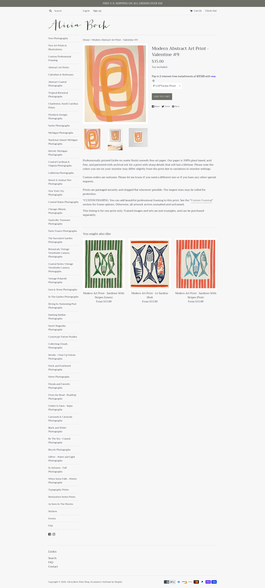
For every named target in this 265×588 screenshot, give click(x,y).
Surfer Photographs (59, 126)
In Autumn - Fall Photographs (57, 470)
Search (52, 558)
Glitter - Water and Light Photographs (61, 459)
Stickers (52, 511)
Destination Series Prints (61, 497)
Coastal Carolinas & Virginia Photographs (60, 164)
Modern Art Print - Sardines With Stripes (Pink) (195, 295)
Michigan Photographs (60, 133)
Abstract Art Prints (58, 68)
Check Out (211, 11)
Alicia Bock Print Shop (78, 582)
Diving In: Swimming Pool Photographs (62, 306)
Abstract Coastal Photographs (57, 84)
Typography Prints (58, 490)
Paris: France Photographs (62, 231)
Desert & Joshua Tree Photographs (59, 182)
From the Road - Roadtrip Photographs (62, 397)
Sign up (97, 11)
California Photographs (61, 173)
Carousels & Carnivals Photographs (60, 419)
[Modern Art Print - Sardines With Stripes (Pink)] (196, 264)
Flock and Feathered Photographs (59, 368)
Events (52, 519)
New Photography (58, 38)
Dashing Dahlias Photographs (57, 317)
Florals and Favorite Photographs (59, 386)
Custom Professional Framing (59, 58)
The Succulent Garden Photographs (60, 240)
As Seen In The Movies (60, 504)
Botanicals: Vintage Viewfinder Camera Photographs (58, 253)
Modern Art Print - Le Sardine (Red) (149, 295)
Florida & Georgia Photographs (57, 117)
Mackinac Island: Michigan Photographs (63, 142)
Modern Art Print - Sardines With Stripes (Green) (103, 295)
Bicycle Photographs (59, 450)
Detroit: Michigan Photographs (57, 153)
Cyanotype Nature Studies (62, 337)
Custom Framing (201, 200)
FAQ (50, 526)
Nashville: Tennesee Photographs (59, 222)
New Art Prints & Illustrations (57, 47)
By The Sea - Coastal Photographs (59, 440)
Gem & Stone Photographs (62, 290)
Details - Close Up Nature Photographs (62, 357)
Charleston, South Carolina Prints (63, 105)
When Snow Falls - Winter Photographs (62, 481)
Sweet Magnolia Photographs (57, 328)
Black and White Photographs (57, 430)
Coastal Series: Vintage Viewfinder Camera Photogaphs (60, 267)
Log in (86, 11)
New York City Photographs (56, 193)
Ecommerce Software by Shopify (106, 582)
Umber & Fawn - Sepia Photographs (60, 408)
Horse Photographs (58, 377)
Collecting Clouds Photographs (57, 346)
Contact (53, 566)
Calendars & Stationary (61, 75)
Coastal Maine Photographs (63, 202)
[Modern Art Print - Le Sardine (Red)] (150, 264)
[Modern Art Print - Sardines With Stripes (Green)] (104, 264)
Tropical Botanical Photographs (58, 95)
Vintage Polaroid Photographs (57, 280)
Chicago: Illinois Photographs (57, 211)
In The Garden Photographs (63, 297)
